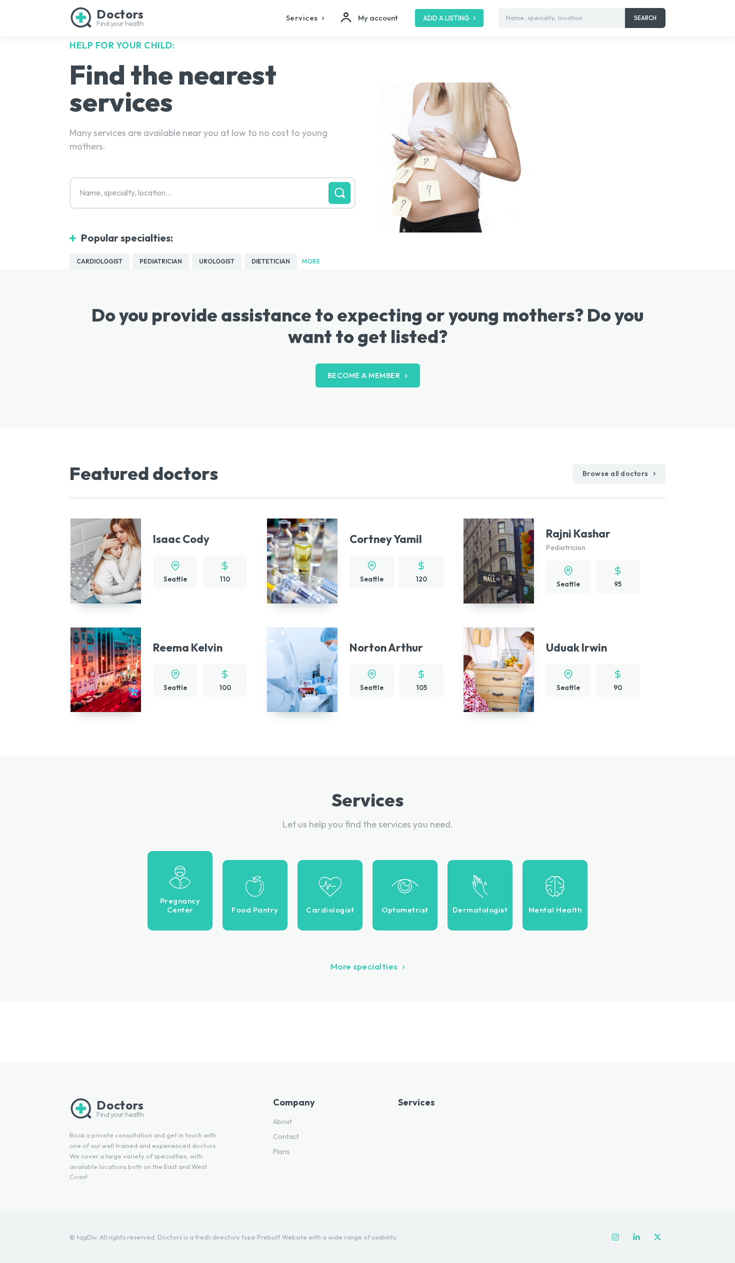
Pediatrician (566, 547)
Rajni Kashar (578, 533)
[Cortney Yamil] (302, 560)
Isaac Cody (181, 539)
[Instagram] (616, 1238)
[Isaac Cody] (105, 560)
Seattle (175, 579)
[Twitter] (658, 1238)
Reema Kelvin (187, 647)
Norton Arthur (386, 647)
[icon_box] (180, 891)
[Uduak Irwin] (499, 670)
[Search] (339, 193)
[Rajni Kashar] (499, 560)
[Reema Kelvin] (105, 670)
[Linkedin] (636, 1238)
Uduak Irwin (576, 647)
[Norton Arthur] (302, 670)
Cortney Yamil (386, 539)
